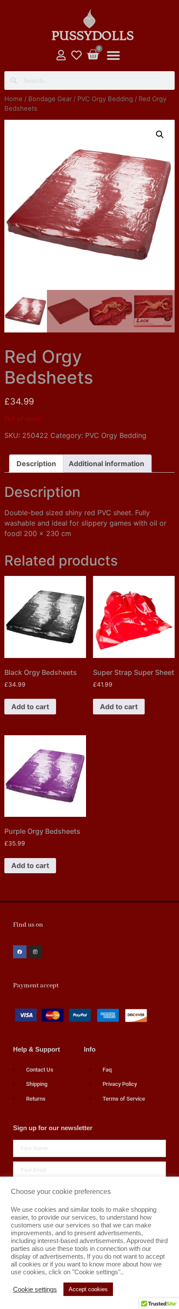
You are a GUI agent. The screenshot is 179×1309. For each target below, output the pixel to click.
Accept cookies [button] (88, 1289)
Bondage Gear (50, 99)
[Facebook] (20, 952)
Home (13, 99)
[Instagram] (35, 952)
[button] (113, 55)
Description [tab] (36, 463)
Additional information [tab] (106, 463)
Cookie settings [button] (35, 1289)
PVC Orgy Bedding (105, 99)
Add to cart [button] (30, 706)
